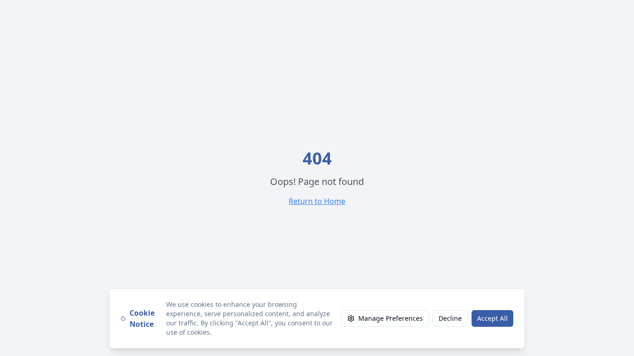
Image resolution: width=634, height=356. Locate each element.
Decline (450, 318)
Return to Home (317, 201)
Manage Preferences (390, 318)
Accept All (492, 318)
